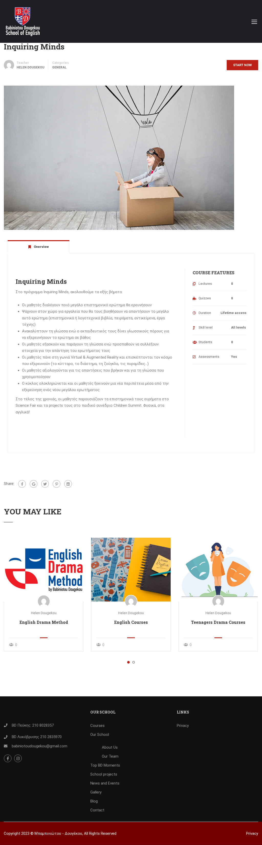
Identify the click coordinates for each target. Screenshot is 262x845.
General (59, 67)
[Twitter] (45, 484)
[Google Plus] (33, 484)
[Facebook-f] (8, 758)
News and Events (104, 783)
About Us (110, 747)
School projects (103, 774)
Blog (94, 801)
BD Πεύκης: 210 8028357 (33, 725)
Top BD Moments (105, 765)
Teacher (23, 63)
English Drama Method (43, 622)
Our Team (110, 756)
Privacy (183, 725)
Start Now (242, 65)
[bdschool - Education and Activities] (23, 24)
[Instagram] (18, 758)
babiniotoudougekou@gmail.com (39, 746)
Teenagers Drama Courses (218, 622)
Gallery (96, 792)
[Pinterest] (56, 484)
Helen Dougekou (44, 613)
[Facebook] (22, 484)
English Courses (131, 622)
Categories (60, 63)
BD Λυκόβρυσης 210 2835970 (37, 737)
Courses (97, 725)
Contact (97, 810)
